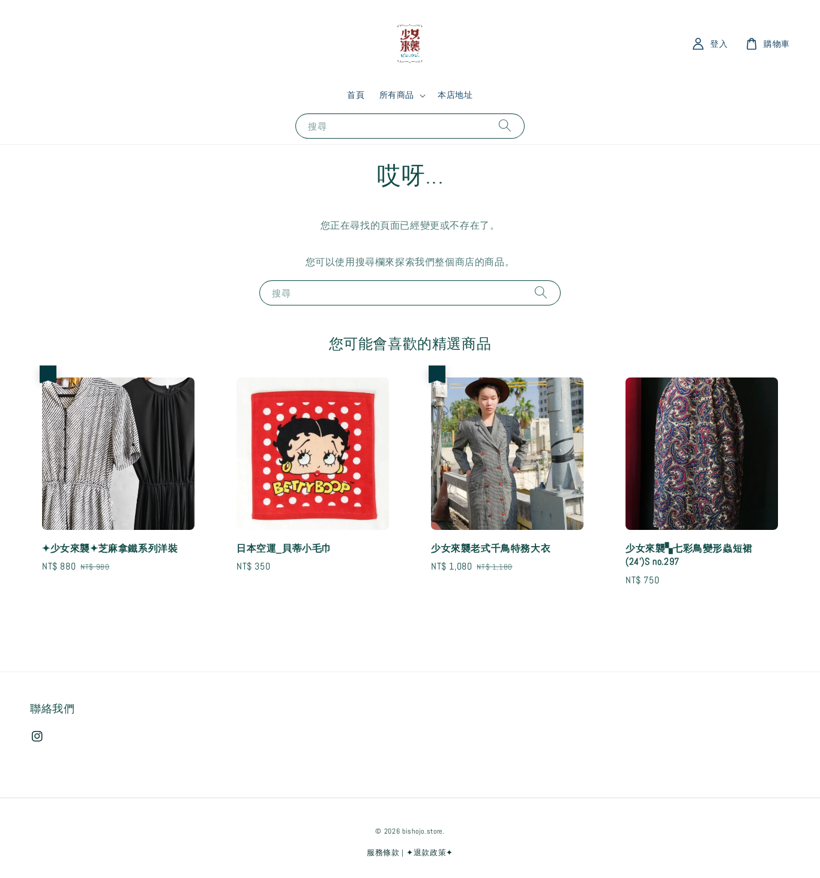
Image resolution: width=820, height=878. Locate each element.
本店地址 (455, 94)
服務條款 (383, 852)
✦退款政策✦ (429, 852)
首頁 (355, 94)
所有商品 (396, 94)
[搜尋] (505, 125)
